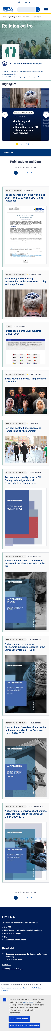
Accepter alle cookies (19, 1019)
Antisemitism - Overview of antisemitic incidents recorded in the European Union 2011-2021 (25, 647)
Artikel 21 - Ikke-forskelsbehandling (31, 71)
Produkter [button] (8, 152)
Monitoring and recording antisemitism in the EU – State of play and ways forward (25, 127)
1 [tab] (17, 144)
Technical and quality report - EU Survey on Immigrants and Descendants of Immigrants (23, 480)
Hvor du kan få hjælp (13, 933)
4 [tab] (33, 144)
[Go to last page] (35, 173)
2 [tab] (22, 144)
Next (46, 115)
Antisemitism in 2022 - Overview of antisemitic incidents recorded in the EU (25, 563)
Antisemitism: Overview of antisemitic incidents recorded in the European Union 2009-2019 (26, 814)
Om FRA (7, 927)
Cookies (25, 988)
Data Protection (36, 988)
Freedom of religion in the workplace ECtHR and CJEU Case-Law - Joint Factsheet (25, 197)
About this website (7, 988)
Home (4, 17)
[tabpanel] (25, 114)
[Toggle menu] (46, 9)
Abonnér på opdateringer (15, 940)
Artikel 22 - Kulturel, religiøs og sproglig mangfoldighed (23, 77)
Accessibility (5, 990)
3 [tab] (27, 144)
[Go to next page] (31, 173)
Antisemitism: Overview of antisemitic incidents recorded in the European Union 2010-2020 (26, 730)
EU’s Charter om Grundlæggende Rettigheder (23, 930)
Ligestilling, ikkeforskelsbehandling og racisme (23, 17)
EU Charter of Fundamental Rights (26, 63)
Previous (5, 115)
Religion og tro (36, 17)
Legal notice (17, 988)
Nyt (5, 937)
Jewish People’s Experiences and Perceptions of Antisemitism (23, 429)
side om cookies (30, 1002)
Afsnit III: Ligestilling (9, 71)
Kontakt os (6, 965)
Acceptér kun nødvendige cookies (24, 1025)
